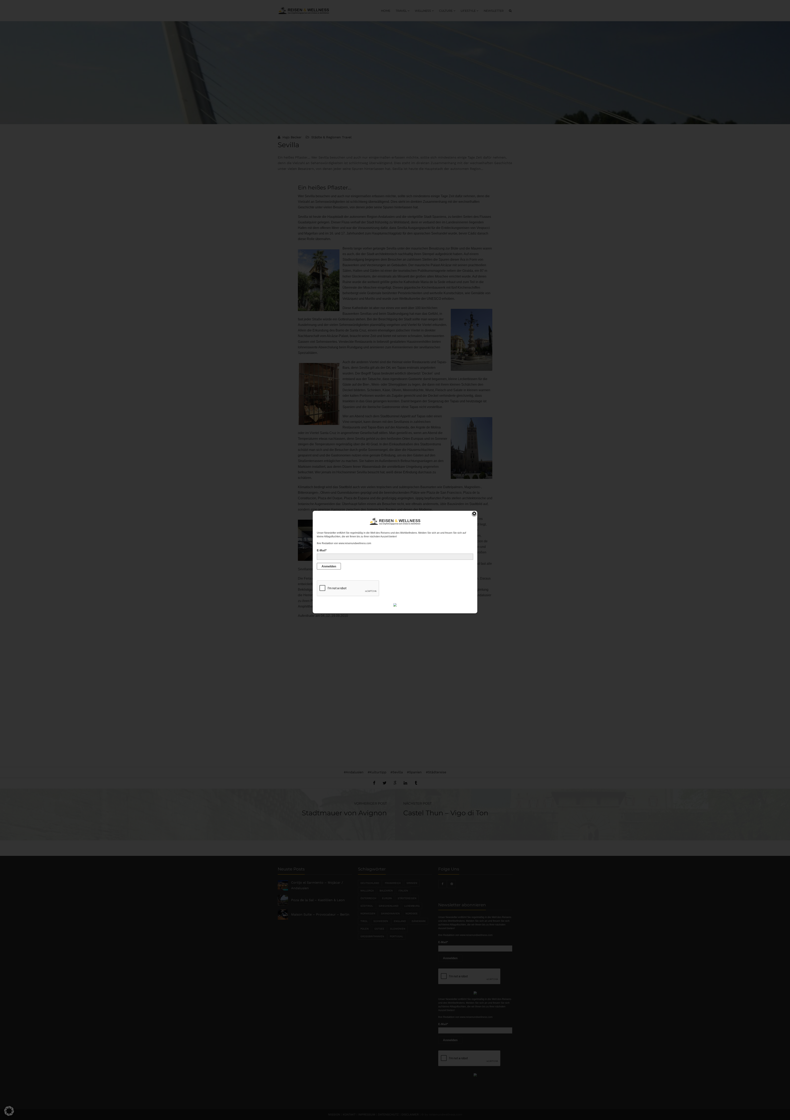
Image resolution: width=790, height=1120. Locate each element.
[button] (9, 1111)
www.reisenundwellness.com (355, 543)
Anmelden (329, 566)
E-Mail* (321, 550)
